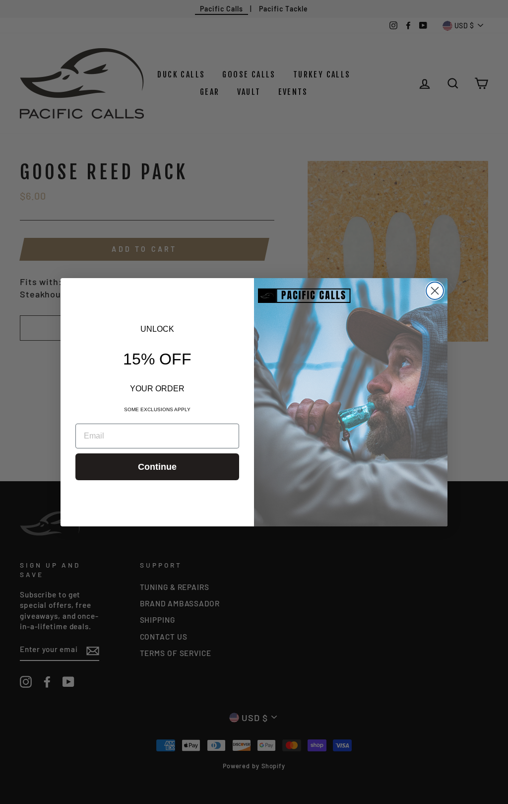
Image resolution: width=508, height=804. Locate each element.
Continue (157, 467)
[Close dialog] (435, 290)
